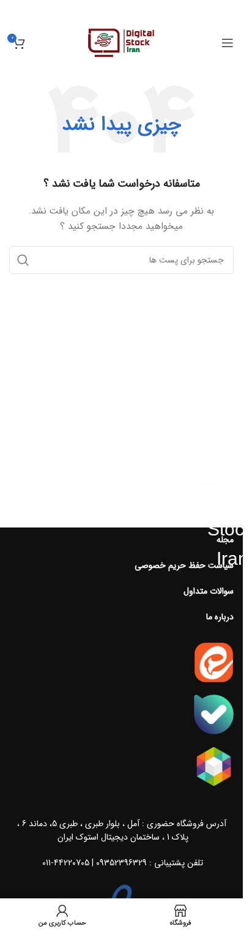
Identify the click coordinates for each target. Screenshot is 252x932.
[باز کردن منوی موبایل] (227, 43)
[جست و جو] (23, 260)
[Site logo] (121, 42)
